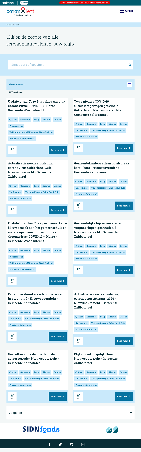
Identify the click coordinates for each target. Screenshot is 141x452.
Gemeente (25, 119)
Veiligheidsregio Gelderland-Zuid (108, 130)
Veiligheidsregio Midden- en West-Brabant (31, 132)
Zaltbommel (81, 130)
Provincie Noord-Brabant (22, 138)
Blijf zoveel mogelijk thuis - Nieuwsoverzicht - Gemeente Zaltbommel (96, 358)
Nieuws (46, 119)
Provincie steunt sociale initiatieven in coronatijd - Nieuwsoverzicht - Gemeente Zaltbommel (35, 298)
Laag (36, 119)
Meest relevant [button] (16, 84)
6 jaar (14, 119)
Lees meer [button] (57, 150)
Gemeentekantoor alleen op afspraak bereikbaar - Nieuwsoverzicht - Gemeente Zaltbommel (101, 167)
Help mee (24, 3)
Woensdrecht (16, 126)
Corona (57, 119)
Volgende (15, 413)
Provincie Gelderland (86, 136)
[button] (129, 84)
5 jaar (14, 250)
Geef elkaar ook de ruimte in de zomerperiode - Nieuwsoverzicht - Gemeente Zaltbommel (33, 358)
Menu (128, 11)
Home (9, 25)
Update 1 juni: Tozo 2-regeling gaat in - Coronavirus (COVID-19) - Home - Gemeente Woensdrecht (36, 105)
